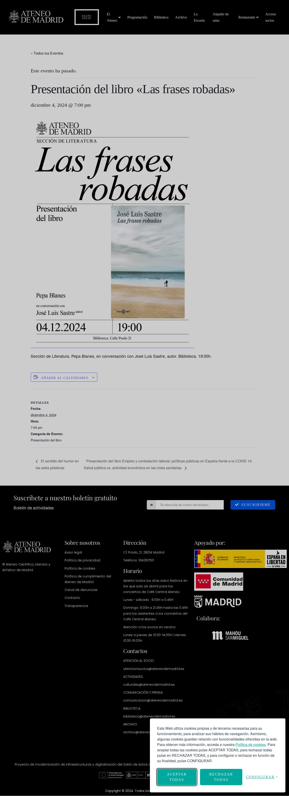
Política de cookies (250, 744)
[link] (250, 744)
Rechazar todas (221, 777)
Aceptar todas (177, 777)
